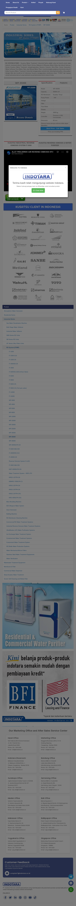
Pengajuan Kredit (12, 7)
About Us (16, 2)
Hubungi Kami (51, 2)
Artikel (33, 2)
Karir (22, 7)
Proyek (40, 2)
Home (8, 2)
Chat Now (39, 190)
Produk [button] (24, 2)
